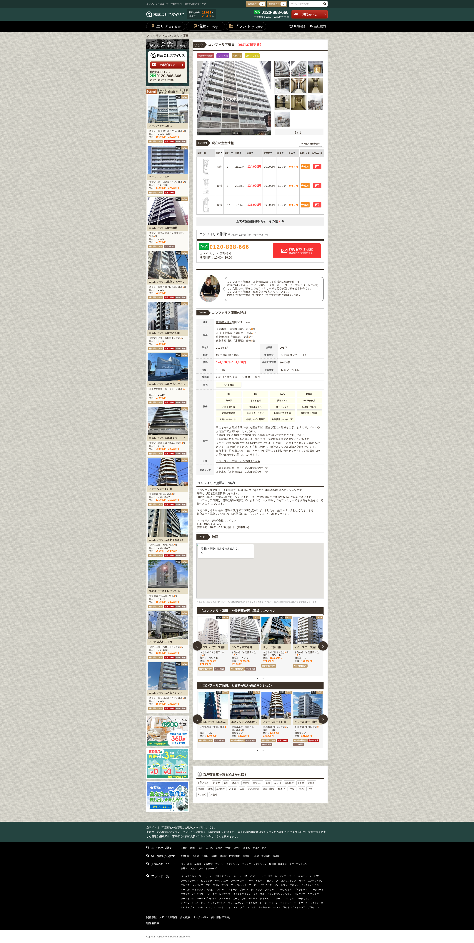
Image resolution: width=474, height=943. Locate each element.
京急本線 (221, 328)
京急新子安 (253, 788)
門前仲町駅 (234, 856)
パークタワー (199, 894)
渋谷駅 (223, 856)
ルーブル (185, 889)
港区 (201, 848)
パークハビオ (221, 880)
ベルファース (304, 876)
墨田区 (246, 848)
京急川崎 (220, 788)
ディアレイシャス (189, 903)
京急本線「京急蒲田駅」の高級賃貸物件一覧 (242, 471)
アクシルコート (254, 903)
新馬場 (246, 782)
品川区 (209, 848)
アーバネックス (238, 885)
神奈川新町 (268, 788)
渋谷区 (237, 848)
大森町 (311, 782)
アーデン (253, 885)
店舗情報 (225, 253)
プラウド (244, 889)
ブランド (248, 26)
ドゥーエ (237, 876)
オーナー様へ (200, 917)
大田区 (228, 322)
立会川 (277, 782)
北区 (264, 848)
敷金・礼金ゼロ (162, 91)
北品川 (235, 782)
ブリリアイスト (222, 876)
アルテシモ (285, 903)
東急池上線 (222, 336)
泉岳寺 (216, 782)
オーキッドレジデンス (269, 907)
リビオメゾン (187, 907)
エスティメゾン (315, 880)
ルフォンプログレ (290, 885)
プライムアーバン (269, 885)
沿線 (208, 26)
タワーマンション (298, 864)
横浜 (301, 788)
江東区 (184, 848)
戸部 (310, 788)
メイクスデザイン (242, 894)
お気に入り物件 (168, 917)
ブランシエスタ (248, 907)
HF (245, 876)
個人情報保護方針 (221, 917)
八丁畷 (232, 788)
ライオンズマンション (203, 889)
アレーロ (278, 898)
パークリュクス (304, 898)
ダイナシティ (301, 889)
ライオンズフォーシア (294, 907)
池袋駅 (246, 856)
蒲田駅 (239, 332)
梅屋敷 (201, 788)
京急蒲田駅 (236, 328)
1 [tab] (257, 679)
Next (323, 646)
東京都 (220, 322)
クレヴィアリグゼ (201, 885)
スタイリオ (224, 898)
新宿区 (219, 848)
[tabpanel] (213, 646)
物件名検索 (152, 923)
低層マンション (188, 868)
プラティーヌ (271, 903)
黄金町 (213, 794)
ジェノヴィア (285, 889)
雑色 (210, 788)
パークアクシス (188, 876)
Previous (197, 646)
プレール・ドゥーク (227, 889)
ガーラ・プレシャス (207, 898)
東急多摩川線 (224, 340)
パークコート (317, 889)
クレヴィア (299, 894)
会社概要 (185, 917)
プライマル (313, 907)
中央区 (228, 848)
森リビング (206, 880)
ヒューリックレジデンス (213, 903)
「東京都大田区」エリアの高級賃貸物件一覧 (242, 467)
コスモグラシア (288, 880)
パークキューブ (256, 880)
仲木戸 (281, 788)
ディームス (265, 898)
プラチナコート (238, 880)
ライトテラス (316, 903)
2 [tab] (263, 679)
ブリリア (185, 894)
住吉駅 (204, 856)
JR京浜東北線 (224, 332)
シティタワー (314, 894)
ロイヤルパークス (310, 885)
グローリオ (258, 894)
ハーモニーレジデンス (219, 894)
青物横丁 (257, 782)
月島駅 (255, 856)
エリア (168, 26)
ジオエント (231, 907)
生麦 (242, 788)
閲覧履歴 (151, 917)
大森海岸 (289, 782)
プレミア (185, 885)
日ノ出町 (202, 794)
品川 (226, 782)
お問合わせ (309, 14)
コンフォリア (266, 876)
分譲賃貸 (173, 91)
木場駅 (214, 856)
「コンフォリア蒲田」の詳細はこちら (238, 461)
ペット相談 (183, 91)
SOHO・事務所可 (278, 864)
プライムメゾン (236, 903)
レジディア (280, 876)
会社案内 (320, 26)
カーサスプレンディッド (245, 898)
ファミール (270, 889)
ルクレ (200, 907)
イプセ (253, 876)
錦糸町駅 (185, 856)
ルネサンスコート (215, 907)
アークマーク (300, 903)
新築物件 (151, 91)
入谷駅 (195, 856)
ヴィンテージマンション (254, 864)
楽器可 (197, 864)
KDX (316, 876)
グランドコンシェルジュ (279, 894)
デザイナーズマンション (227, 864)
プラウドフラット (189, 880)
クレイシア (256, 889)
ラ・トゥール (205, 876)
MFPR (302, 880)
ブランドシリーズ (208, 868)
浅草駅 (276, 856)
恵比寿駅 (265, 856)
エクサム (289, 898)
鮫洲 (268, 782)
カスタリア (272, 880)
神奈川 (292, 788)
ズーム (292, 876)
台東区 (193, 848)
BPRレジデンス (220, 885)
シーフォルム (187, 898)
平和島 (301, 782)
